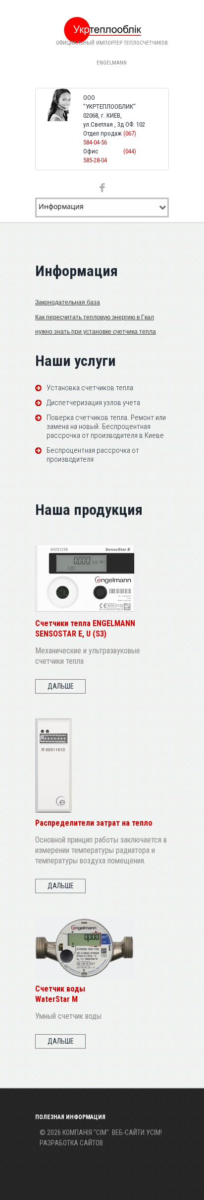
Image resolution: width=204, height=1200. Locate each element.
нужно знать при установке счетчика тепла (95, 331)
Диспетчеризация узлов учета (93, 402)
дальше (61, 686)
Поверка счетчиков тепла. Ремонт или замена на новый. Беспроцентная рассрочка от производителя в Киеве (106, 426)
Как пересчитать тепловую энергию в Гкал (94, 317)
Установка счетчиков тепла (90, 387)
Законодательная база (67, 302)
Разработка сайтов (71, 1143)
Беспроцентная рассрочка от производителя (93, 455)
